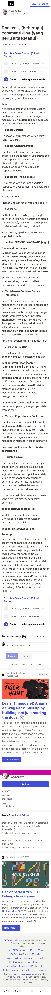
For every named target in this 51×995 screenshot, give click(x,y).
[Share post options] (46, 991)
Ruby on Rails (27, 980)
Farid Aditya (15, 11)
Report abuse (35, 664)
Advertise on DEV (13, 958)
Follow (25, 784)
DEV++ (33, 950)
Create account (40, 3)
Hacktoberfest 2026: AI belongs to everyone (21, 894)
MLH (43, 966)
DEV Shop (34, 966)
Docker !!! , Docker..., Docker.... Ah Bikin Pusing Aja (22, 844)
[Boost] (39, 991)
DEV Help (36, 954)
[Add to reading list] (29, 991)
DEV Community (11, 940)
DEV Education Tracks (19, 954)
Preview (26, 656)
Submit (12, 656)
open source (28, 974)
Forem (14, 974)
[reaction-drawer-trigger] (7, 991)
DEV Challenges (20, 950)
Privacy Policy (27, 970)
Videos (41, 950)
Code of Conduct (17, 664)
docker (23, 44)
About (27, 962)
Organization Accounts (34, 958)
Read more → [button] (11, 927)
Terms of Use (42, 970)
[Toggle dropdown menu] (47, 674)
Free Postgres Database (16, 966)
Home (7, 950)
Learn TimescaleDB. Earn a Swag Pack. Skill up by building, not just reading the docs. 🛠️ (24, 710)
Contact (36, 962)
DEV (14, 977)
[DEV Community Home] (11, 4)
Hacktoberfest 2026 (12, 911)
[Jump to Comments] (18, 991)
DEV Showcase (15, 962)
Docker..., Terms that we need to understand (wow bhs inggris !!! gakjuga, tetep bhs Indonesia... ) (25, 827)
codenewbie (10, 44)
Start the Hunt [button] (11, 759)
